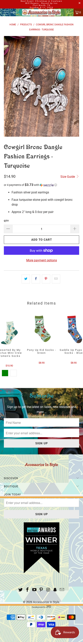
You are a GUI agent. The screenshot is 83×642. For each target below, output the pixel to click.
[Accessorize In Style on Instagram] (48, 590)
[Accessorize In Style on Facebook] (27, 590)
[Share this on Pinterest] (46, 279)
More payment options (41, 260)
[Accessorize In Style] (41, 12)
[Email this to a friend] (56, 279)
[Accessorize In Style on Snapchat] (55, 590)
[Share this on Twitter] (26, 279)
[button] (41, 185)
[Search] (69, 12)
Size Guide (68, 177)
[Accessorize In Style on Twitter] (21, 590)
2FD (48, 607)
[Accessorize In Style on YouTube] (34, 590)
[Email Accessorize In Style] (62, 590)
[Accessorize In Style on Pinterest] (41, 590)
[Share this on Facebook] (36, 279)
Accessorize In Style (46, 602)
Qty (6, 220)
